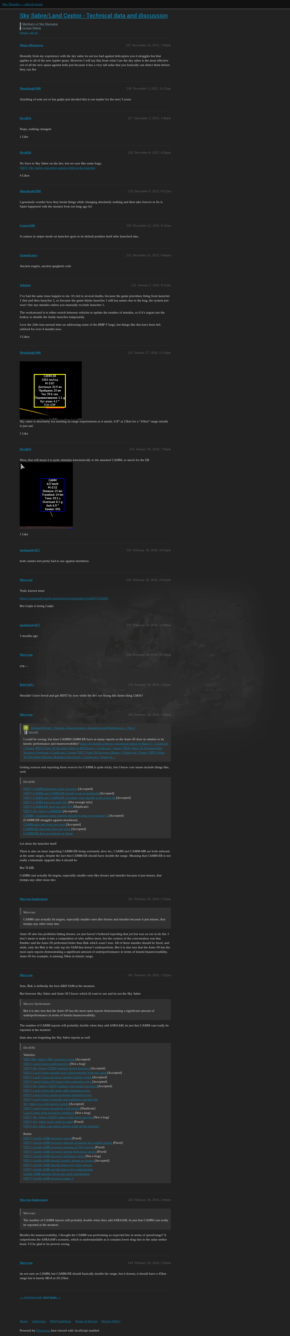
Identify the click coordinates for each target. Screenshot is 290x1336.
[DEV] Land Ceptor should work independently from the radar (65, 1072)
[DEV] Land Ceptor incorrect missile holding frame (57, 1077)
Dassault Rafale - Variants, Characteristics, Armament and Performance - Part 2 (83, 728)
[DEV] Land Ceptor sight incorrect (46, 1063)
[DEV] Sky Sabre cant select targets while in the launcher (58, 168)
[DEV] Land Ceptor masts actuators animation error (57, 1095)
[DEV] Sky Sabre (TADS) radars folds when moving (58, 1117)
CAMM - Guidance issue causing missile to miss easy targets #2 (66, 815)
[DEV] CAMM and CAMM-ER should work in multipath (61, 793)
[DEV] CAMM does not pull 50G (45, 802)
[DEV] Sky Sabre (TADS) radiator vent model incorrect (60, 1086)
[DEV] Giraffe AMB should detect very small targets (58, 1169)
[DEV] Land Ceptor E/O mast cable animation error (57, 1081)
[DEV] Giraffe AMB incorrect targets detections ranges (60, 1151)
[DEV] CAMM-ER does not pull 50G (48, 806)
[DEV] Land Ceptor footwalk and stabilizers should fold (60, 1099)
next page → (52, 1297)
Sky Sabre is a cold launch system (46, 1104)
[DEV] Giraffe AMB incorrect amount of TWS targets (59, 1147)
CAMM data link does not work (44, 824)
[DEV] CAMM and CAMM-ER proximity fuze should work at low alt (69, 797)
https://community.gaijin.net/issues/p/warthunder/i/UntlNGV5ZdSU (64, 598)
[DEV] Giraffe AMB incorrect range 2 (48, 1178)
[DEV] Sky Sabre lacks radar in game (48, 1121)
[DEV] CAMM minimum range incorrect (50, 789)
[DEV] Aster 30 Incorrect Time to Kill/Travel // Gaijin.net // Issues (78, 748)
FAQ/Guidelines (60, 1321)
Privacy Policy (111, 1321)
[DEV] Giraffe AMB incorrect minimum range (54, 1156)
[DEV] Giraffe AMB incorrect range (47, 1138)
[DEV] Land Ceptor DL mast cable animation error (56, 1090)
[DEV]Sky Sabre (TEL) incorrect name (49, 1059)
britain (24, 32)
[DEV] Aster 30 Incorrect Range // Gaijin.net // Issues (112, 752)
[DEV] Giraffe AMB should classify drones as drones (59, 1160)
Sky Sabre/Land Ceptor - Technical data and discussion (94, 15)
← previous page (31, 1297)
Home (24, 1321)
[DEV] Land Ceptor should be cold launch (51, 1108)
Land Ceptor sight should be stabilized (49, 1113)
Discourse (42, 1330)
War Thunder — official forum (22, 4)
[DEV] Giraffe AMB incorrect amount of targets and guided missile (67, 1142)
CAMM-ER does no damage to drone (48, 833)
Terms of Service (86, 1321)
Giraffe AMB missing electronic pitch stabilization (56, 1174)
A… (112, 757)
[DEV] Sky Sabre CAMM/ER (43, 811)
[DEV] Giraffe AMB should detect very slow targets (57, 1165)
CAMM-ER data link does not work (47, 829)
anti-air (33, 32)
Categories (39, 1321)
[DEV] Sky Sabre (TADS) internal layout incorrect (57, 1068)
